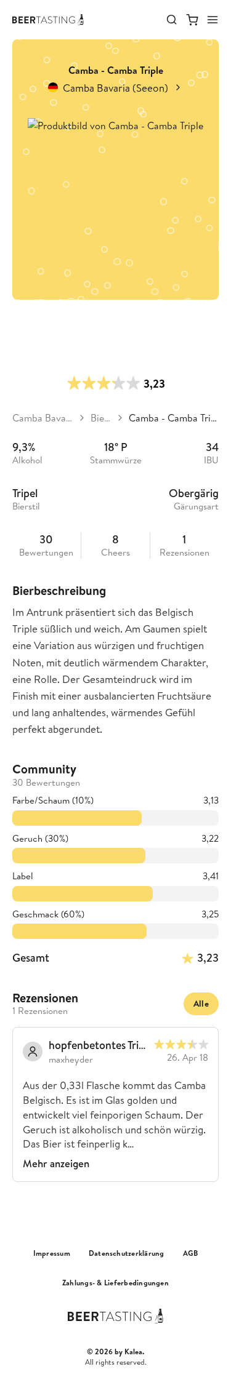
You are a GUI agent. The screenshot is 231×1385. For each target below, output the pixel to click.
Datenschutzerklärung (126, 1253)
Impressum (51, 1253)
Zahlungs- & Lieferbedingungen (115, 1283)
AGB (190, 1253)
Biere (101, 418)
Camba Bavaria (42, 418)
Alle (201, 1003)
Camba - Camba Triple (174, 418)
